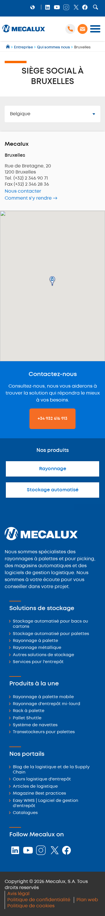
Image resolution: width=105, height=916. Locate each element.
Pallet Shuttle (27, 718)
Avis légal (18, 894)
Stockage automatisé (52, 490)
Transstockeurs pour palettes (44, 732)
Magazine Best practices (39, 793)
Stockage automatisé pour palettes (51, 634)
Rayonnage (52, 469)
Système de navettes (35, 725)
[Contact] (83, 29)
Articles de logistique (35, 787)
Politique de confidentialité (38, 900)
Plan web (87, 900)
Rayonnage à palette (35, 641)
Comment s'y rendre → (31, 198)
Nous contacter (23, 191)
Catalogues (25, 813)
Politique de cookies (31, 906)
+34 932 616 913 (52, 419)
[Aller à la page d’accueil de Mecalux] (8, 47)
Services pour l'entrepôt (38, 662)
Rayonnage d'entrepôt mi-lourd (46, 704)
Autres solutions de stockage (43, 655)
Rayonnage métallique (37, 648)
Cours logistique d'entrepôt (42, 779)
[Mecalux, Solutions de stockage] (23, 32)
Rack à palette (28, 711)
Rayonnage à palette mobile (43, 697)
